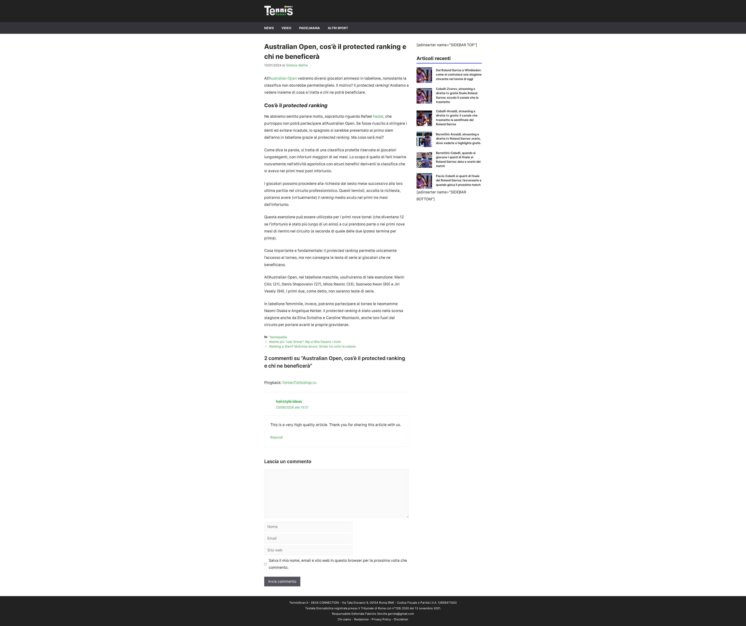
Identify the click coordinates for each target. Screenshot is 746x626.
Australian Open (283, 78)
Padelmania (309, 28)
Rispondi (276, 437)
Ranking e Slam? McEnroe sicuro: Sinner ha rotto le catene (312, 346)
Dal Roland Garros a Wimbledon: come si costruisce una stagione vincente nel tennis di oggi (459, 74)
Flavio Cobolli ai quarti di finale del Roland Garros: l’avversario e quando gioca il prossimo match (458, 180)
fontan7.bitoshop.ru (299, 382)
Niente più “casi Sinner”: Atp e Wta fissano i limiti (305, 342)
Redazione (361, 619)
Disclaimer (401, 619)
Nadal (378, 116)
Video (286, 28)
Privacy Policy (381, 619)
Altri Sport (338, 28)
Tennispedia (278, 337)
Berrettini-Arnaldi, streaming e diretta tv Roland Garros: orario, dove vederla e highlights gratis (458, 138)
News (269, 28)
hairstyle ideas (289, 401)
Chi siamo (344, 619)
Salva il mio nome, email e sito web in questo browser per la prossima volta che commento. (338, 564)
